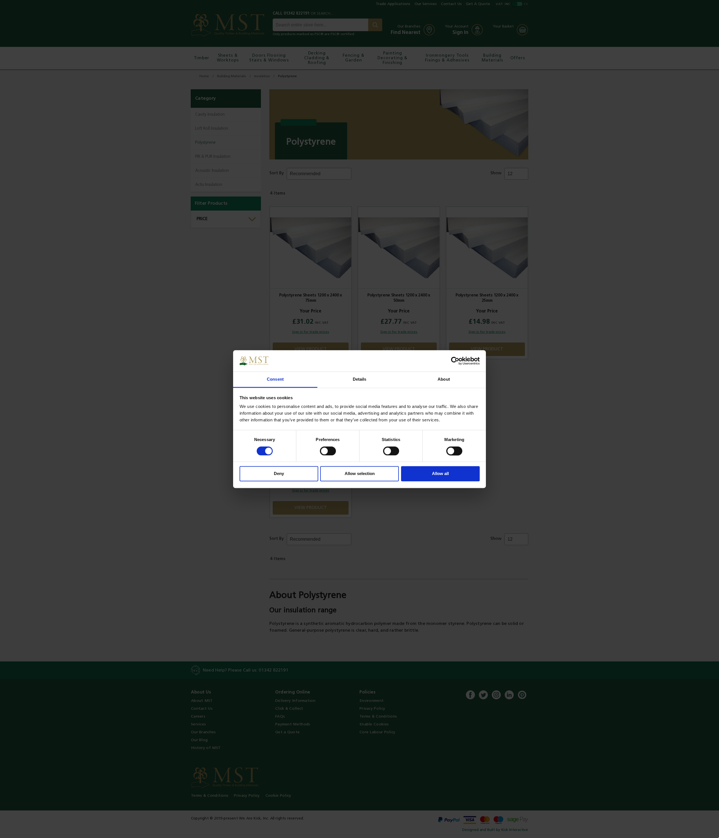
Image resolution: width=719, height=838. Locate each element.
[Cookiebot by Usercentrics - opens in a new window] (455, 361)
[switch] (328, 450)
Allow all (440, 473)
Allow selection (360, 473)
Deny (279, 473)
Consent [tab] (275, 379)
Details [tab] (360, 379)
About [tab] (444, 379)
